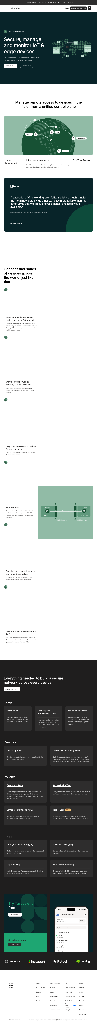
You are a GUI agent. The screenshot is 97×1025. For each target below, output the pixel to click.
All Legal (67, 1010)
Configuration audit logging (20, 844)
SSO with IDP (13, 710)
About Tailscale (40, 987)
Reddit (81, 1005)
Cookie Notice (69, 1001)
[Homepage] (14, 985)
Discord (81, 987)
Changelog (53, 1005)
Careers (38, 992)
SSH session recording (63, 864)
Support (52, 987)
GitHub (81, 992)
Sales (52, 992)
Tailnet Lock (58, 810)
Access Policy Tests (62, 785)
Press (37, 996)
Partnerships (54, 996)
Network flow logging (63, 844)
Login (67, 8)
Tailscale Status (55, 1010)
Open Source (40, 1001)
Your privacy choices (67, 1005)
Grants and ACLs (15, 785)
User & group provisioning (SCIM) (47, 712)
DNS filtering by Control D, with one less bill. (50, 2)
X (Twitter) (82, 1014)
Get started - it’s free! (78, 8)
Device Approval (15, 750)
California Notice (70, 996)
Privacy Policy (69, 992)
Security (52, 1001)
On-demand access (77, 710)
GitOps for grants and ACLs (20, 810)
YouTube (81, 1010)
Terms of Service (70, 987)
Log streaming (13, 864)
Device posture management (67, 750)
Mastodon (82, 1001)
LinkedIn (81, 996)
